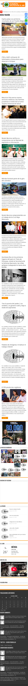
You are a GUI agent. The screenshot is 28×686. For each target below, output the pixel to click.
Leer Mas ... (5, 51)
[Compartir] (26, 23)
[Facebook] (26, 14)
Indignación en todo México (15, 521)
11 (10, 603)
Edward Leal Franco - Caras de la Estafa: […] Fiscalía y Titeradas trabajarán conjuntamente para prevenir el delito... (12, 627)
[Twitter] (26, 17)
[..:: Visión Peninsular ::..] (14, 4)
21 (21, 604)
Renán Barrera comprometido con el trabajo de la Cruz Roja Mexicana (14, 217)
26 (14, 606)
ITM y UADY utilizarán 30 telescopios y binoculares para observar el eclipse (12, 59)
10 (6, 603)
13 (17, 603)
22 (25, 604)
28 (21, 606)
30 (2, 608)
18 (10, 604)
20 (17, 604)
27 (17, 606)
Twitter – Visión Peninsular (8, 642)
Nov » (5, 610)
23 (2, 606)
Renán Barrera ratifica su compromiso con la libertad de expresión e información (12, 140)
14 (21, 603)
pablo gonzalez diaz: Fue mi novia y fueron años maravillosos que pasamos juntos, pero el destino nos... (15, 633)
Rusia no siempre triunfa (14, 509)
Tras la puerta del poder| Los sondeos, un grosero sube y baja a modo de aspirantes (14, 306)
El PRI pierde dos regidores (11, 387)
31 (6, 608)
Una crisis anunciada (14, 515)
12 (14, 603)
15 (25, 603)
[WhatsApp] (26, 20)
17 (6, 604)
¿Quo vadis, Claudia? (14, 528)
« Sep (1, 610)
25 (10, 606)
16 (2, 604)
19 (14, 604)
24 (6, 606)
